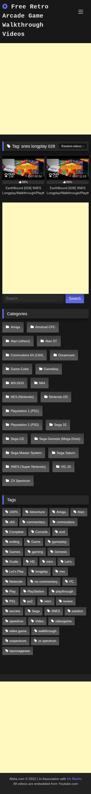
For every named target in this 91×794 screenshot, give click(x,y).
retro (47, 601)
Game (35, 541)
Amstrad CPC (45, 327)
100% (13, 512)
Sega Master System (26, 453)
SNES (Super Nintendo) (28, 466)
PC (71, 581)
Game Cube (20, 369)
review (68, 601)
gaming (37, 552)
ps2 (30, 601)
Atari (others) (20, 341)
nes (62, 571)
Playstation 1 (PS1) (25, 411)
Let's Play (16, 571)
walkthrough (47, 631)
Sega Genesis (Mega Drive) (59, 439)
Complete (16, 532)
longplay (41, 571)
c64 (12, 522)
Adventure (37, 512)
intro (49, 561)
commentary (36, 522)
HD (32, 561)
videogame (63, 621)
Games (14, 552)
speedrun (16, 621)
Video (39, 621)
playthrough (64, 591)
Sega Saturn (66, 453)
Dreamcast (66, 355)
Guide (13, 561)
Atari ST (51, 341)
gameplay (59, 541)
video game (18, 631)
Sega (36, 611)
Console (41, 532)
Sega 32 (60, 425)
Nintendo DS (58, 397)
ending (14, 541)
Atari (80, 512)
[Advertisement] (45, 89)
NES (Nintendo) (22, 397)
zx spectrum (47, 641)
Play (12, 591)
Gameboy (51, 369)
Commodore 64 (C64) (27, 355)
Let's (68, 561)
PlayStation (36, 591)
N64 (42, 383)
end (62, 532)
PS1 (12, 601)
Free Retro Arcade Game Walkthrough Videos (25, 20)
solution (77, 611)
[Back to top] (76, 780)
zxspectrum (17, 641)
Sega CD (17, 439)
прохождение (19, 651)
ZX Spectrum (20, 481)
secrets (14, 611)
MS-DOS (17, 383)
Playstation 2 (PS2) (25, 425)
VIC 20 (66, 466)
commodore (65, 522)
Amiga (15, 327)
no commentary (46, 581)
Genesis (61, 552)
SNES (55, 611)
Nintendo (16, 581)
